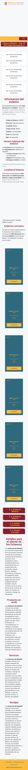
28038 (9, 250)
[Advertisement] (14, 22)
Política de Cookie (18, 762)
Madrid (14, 274)
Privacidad (9, 762)
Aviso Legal (14, 764)
